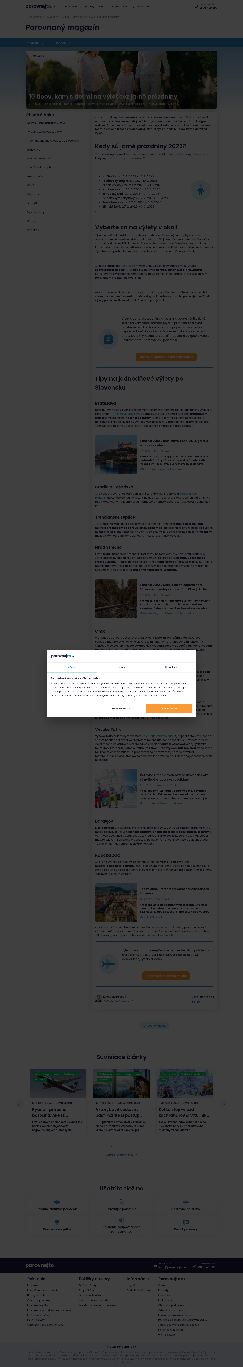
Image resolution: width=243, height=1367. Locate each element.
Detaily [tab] (122, 666)
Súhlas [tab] (72, 667)
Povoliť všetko (169, 708)
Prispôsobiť (119, 708)
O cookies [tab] (171, 666)
